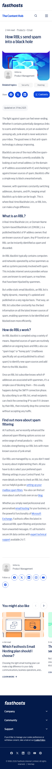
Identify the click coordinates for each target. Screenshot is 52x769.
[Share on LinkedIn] (25, 94)
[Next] (43, 605)
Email (29, 30)
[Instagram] (36, 577)
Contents (43, 94)
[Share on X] (18, 94)
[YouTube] (43, 577)
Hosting (41, 85)
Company (9, 711)
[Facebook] (14, 577)
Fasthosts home (12, 5)
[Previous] (35, 605)
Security (25, 85)
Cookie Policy (39, 740)
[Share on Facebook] (11, 94)
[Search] (36, 16)
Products (21, 30)
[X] (22, 577)
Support (8, 729)
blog (40, 495)
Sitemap (30, 764)
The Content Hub (12, 16)
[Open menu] (46, 16)
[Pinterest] (5, 585)
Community (10, 720)
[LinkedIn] (29, 577)
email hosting (22, 508)
